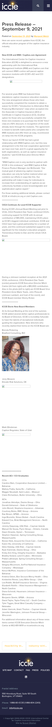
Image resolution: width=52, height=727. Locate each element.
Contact (19, 670)
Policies (45, 670)
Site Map (7, 670)
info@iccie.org (16, 708)
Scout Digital (29, 723)
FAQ (28, 670)
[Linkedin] (26, 676)
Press (35, 670)
